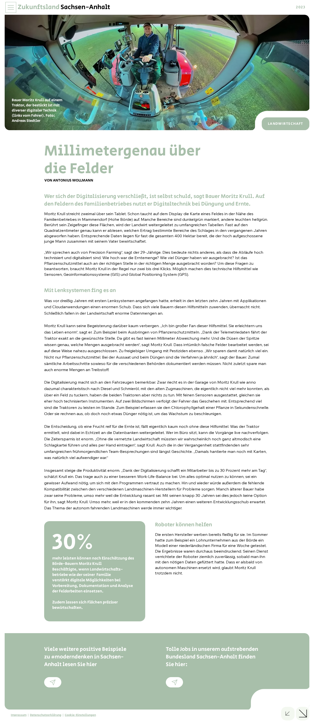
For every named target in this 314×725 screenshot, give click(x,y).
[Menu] (11, 7)
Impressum (18, 715)
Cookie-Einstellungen (80, 715)
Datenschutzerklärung (45, 715)
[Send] (52, 682)
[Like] (288, 713)
